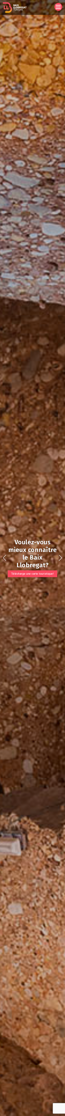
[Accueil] (15, 7)
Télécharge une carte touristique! (32, 573)
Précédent (4, 557)
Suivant (60, 557)
